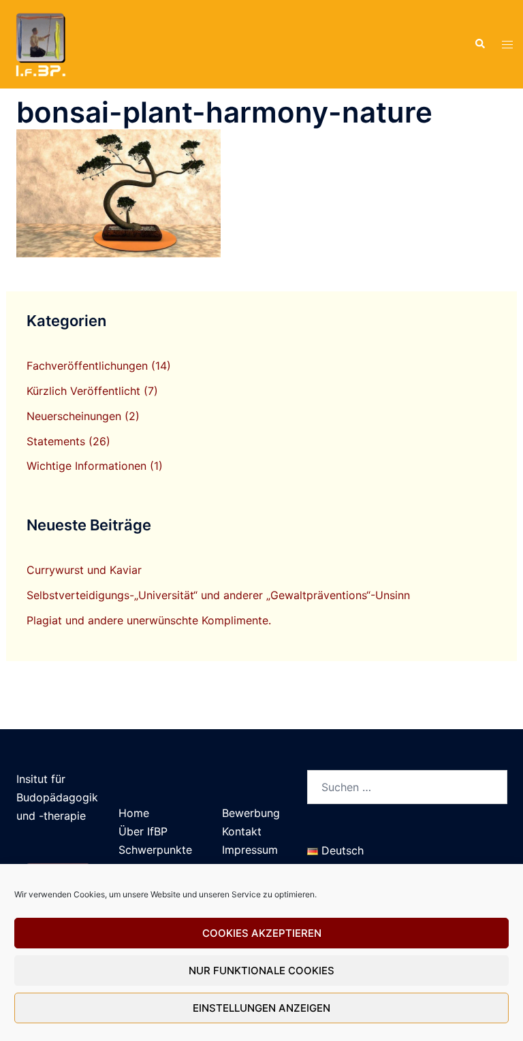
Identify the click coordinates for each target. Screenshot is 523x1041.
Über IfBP (143, 831)
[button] (479, 44)
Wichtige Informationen (86, 466)
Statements (56, 441)
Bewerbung (251, 813)
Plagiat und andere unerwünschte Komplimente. (149, 620)
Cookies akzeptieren (261, 933)
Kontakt (242, 831)
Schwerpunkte (155, 849)
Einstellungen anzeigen (261, 1008)
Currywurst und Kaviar (84, 570)
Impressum (250, 849)
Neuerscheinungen (74, 416)
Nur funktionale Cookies (261, 970)
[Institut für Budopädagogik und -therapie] (39, 43)
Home (133, 813)
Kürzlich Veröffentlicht (83, 391)
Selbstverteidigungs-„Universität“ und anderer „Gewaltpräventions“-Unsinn (218, 595)
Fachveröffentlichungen (87, 365)
